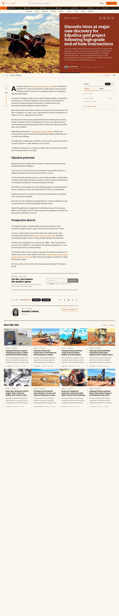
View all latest (108, 325)
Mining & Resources (25, 300)
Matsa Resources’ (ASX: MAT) (44, 236)
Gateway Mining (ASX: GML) (41, 131)
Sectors (61, 11)
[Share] (6, 85)
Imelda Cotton (73, 66)
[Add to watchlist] (112, 84)
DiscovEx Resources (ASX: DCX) (41, 86)
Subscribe (72, 280)
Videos (83, 11)
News (7, 75)
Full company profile (90, 106)
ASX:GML (47, 300)
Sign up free (112, 3)
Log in (101, 3)
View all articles (69, 309)
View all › (110, 98)
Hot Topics (29, 11)
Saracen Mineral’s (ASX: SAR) (21, 257)
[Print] (6, 88)
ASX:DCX (37, 300)
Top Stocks (45, 11)
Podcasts (90, 11)
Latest (37, 11)
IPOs (76, 11)
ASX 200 (53, 11)
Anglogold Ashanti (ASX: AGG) (56, 254)
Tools (69, 11)
